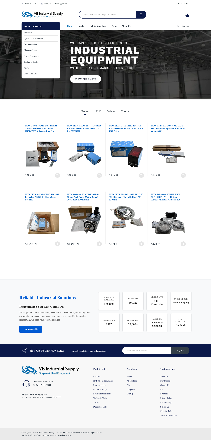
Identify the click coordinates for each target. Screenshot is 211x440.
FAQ (162, 389)
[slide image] (105, 64)
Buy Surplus (165, 381)
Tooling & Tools (100, 398)
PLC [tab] (98, 111)
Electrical (97, 376)
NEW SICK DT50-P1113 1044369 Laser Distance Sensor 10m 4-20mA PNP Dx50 (126, 128)
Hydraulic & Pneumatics (103, 381)
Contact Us (164, 385)
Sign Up (180, 351)
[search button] (141, 15)
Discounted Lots (100, 407)
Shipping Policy (166, 411)
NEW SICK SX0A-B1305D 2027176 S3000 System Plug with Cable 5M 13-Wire (126, 197)
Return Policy (166, 402)
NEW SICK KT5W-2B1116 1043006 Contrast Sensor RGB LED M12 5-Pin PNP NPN (84, 128)
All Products (132, 381)
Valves (95, 402)
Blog (129, 385)
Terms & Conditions (168, 415)
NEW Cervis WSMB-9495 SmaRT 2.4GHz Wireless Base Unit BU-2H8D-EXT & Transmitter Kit (41, 128)
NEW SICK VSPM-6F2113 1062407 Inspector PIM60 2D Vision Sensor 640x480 (42, 197)
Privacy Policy (166, 398)
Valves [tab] (111, 111)
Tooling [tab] (125, 111)
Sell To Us (164, 407)
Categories (131, 389)
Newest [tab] (85, 111)
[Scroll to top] (3, 436)
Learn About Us (30, 329)
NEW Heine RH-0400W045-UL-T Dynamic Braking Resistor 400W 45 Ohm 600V (168, 128)
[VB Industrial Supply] (42, 14)
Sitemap (130, 394)
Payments (164, 394)
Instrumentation (99, 385)
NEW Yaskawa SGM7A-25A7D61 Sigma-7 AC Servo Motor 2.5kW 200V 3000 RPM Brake (83, 197)
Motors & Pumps (100, 389)
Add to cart (57, 175)
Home (129, 376)
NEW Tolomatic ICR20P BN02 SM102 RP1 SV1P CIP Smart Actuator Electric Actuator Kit (165, 197)
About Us (164, 376)
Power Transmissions (102, 394)
